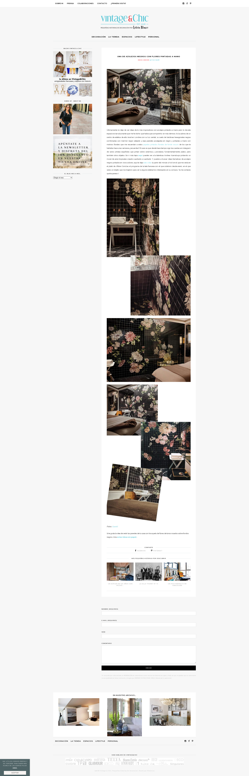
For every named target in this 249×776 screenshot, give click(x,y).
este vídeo (148, 163)
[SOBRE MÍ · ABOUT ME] (72, 134)
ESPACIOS (88, 741)
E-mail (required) (109, 620)
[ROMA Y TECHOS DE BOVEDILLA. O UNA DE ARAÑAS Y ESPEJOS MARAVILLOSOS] (170, 725)
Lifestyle (100, 741)
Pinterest (157, 551)
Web (103, 632)
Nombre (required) (110, 609)
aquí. (15, 767)
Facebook (141, 551)
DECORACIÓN (61, 741)
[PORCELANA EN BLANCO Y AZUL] (124, 736)
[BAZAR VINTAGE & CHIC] (72, 98)
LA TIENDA (76, 741)
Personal (113, 741)
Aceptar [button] (15, 773)
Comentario (107, 643)
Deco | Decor (143, 60)
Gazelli (115, 526)
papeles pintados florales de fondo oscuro (161, 144)
